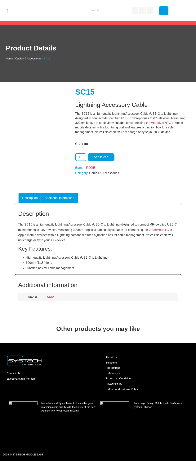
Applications (113, 367)
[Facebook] (135, 10)
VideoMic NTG (161, 122)
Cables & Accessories (28, 58)
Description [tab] (30, 198)
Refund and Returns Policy (122, 389)
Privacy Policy (114, 383)
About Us (111, 357)
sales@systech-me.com (21, 378)
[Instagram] (142, 10)
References (113, 373)
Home (9, 58)
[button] (163, 10)
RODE (90, 167)
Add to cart (101, 157)
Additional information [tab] (59, 198)
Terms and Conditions (119, 378)
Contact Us (13, 373)
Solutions (111, 362)
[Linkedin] (150, 10)
